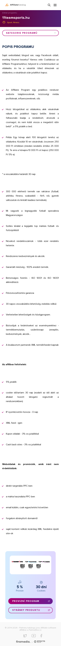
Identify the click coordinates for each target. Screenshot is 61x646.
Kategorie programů (21, 33)
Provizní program (25, 601)
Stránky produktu (26, 610)
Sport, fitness (13, 22)
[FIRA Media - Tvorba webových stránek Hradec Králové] (23, 641)
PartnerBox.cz (35, 630)
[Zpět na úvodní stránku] (15, 5)
